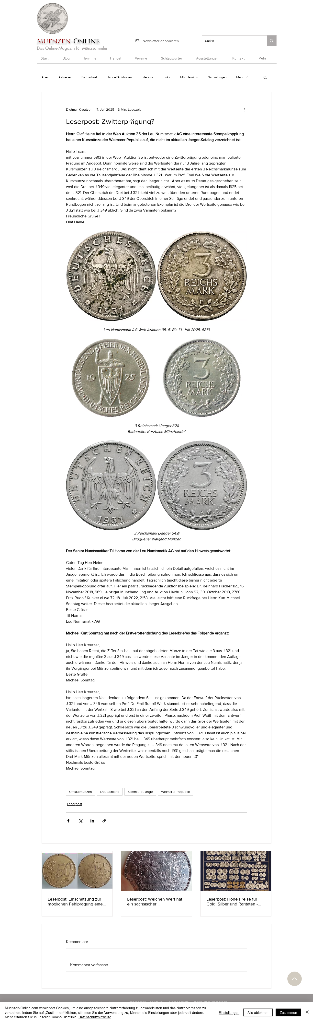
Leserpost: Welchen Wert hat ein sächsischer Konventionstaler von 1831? (154, 901)
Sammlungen (217, 77)
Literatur (147, 77)
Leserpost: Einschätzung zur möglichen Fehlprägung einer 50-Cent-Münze (76, 901)
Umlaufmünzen (80, 792)
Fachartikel (89, 77)
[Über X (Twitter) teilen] (80, 820)
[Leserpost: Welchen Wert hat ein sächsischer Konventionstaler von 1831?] (156, 871)
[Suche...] (271, 41)
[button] (266, 60)
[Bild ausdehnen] (111, 378)
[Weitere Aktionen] (244, 110)
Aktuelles (65, 77)
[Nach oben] (294, 979)
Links (166, 77)
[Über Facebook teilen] (68, 820)
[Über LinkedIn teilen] (92, 820)
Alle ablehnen (257, 1012)
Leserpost (74, 804)
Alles (45, 77)
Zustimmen (288, 1012)
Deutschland (109, 792)
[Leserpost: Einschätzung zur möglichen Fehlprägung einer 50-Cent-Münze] (77, 871)
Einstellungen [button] (229, 1012)
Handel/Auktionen (119, 77)
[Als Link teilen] (104, 820)
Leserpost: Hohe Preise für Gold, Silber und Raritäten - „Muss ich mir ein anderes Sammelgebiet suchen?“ (232, 901)
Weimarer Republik (175, 792)
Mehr (239, 77)
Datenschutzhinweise (94, 1016)
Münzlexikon (189, 77)
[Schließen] (307, 1012)
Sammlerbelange (140, 792)
